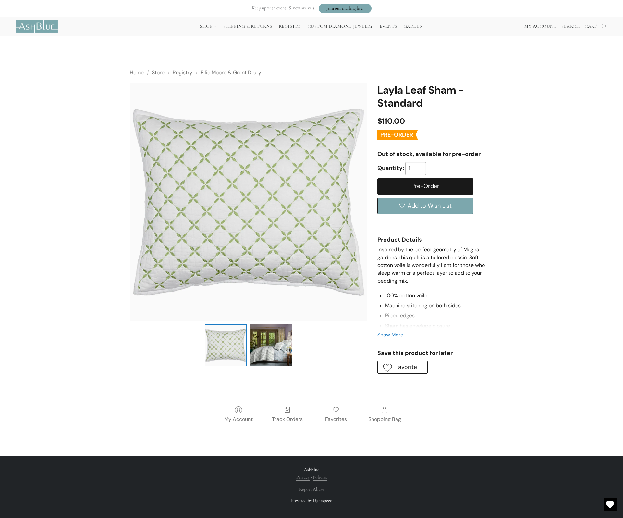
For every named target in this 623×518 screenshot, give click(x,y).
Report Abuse (311, 489)
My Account (238, 419)
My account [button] (540, 26)
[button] (345, 8)
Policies (320, 477)
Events (388, 26)
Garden (413, 26)
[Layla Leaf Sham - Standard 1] (271, 345)
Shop (207, 26)
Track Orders (287, 419)
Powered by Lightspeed (311, 500)
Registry (290, 26)
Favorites (336, 419)
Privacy (303, 477)
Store (158, 72)
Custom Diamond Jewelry (340, 26)
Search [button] (570, 26)
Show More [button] (390, 334)
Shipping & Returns (247, 26)
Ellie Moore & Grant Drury (231, 72)
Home (137, 72)
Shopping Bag (384, 419)
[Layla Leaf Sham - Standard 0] (226, 345)
